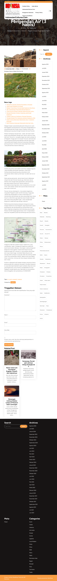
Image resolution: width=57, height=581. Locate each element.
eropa (46, 238)
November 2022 (46, 128)
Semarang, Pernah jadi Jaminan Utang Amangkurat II (28, 363)
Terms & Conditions (27, 15)
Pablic (30, 555)
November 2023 (46, 80)
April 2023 (44, 108)
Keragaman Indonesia (27, 12)
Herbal (31, 524)
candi (10, 279)
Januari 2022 (45, 161)
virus (42, 314)
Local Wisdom (32, 541)
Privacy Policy (39, 12)
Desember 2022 (45, 124)
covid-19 (47, 233)
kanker (42, 259)
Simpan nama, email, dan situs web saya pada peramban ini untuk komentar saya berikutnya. (18, 340)
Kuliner (31, 536)
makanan (43, 272)
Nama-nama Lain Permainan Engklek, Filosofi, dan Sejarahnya (11, 370)
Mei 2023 (44, 104)
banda (46, 212)
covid (42, 233)
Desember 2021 (45, 165)
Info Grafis (31, 530)
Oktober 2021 (45, 173)
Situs (30, 566)
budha (46, 221)
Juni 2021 (44, 189)
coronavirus (49, 229)
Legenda (31, 538)
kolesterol (43, 263)
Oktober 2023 (45, 84)
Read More (11, 357)
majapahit (14, 279)
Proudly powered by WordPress (45, 578)
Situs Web (6, 330)
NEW (30, 550)
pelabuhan (47, 293)
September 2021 (46, 177)
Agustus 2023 (45, 92)
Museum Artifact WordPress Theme (13, 577)
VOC (42, 318)
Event (30, 522)
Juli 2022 (44, 136)
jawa (46, 255)
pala (41, 293)
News (30, 552)
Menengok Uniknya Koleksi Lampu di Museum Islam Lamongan (12, 401)
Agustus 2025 (45, 64)
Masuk (43, 201)
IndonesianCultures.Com (16, 17)
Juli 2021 (44, 185)
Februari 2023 (45, 116)
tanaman (43, 310)
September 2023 (46, 88)
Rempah (31, 564)
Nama (6, 315)
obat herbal (43, 284)
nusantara (49, 276)
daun (42, 238)
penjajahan (43, 297)
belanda (42, 216)
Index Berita (35, 6)
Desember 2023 (45, 76)
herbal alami (48, 242)
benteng (49, 216)
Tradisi (30, 572)
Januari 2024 (45, 72)
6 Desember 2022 (10, 68)
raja (48, 305)
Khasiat (31, 533)
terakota (20, 279)
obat (42, 280)
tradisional (49, 310)
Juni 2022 (44, 140)
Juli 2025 (44, 68)
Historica (24, 31)
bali (41, 212)
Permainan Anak (33, 558)
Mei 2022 (44, 144)
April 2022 (44, 149)
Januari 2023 (45, 120)
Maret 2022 (44, 153)
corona (42, 229)
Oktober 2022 (45, 132)
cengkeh (47, 225)
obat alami (47, 280)
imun (42, 246)
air (7, 279)
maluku (48, 272)
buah (42, 221)
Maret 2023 (44, 112)
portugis (42, 305)
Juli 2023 (44, 96)
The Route (31, 569)
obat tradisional (44, 289)
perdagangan (44, 301)
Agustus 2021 (45, 181)
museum (42, 276)
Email (6, 322)
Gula (42, 242)
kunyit (48, 263)
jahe (41, 255)
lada (41, 267)
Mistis (30, 544)
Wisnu (18, 68)
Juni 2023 (44, 100)
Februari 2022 (45, 157)
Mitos (30, 547)
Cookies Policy (26, 6)
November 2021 (45, 169)
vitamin (47, 314)
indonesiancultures (45, 250)
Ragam (31, 561)
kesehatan (48, 259)
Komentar (7, 295)
